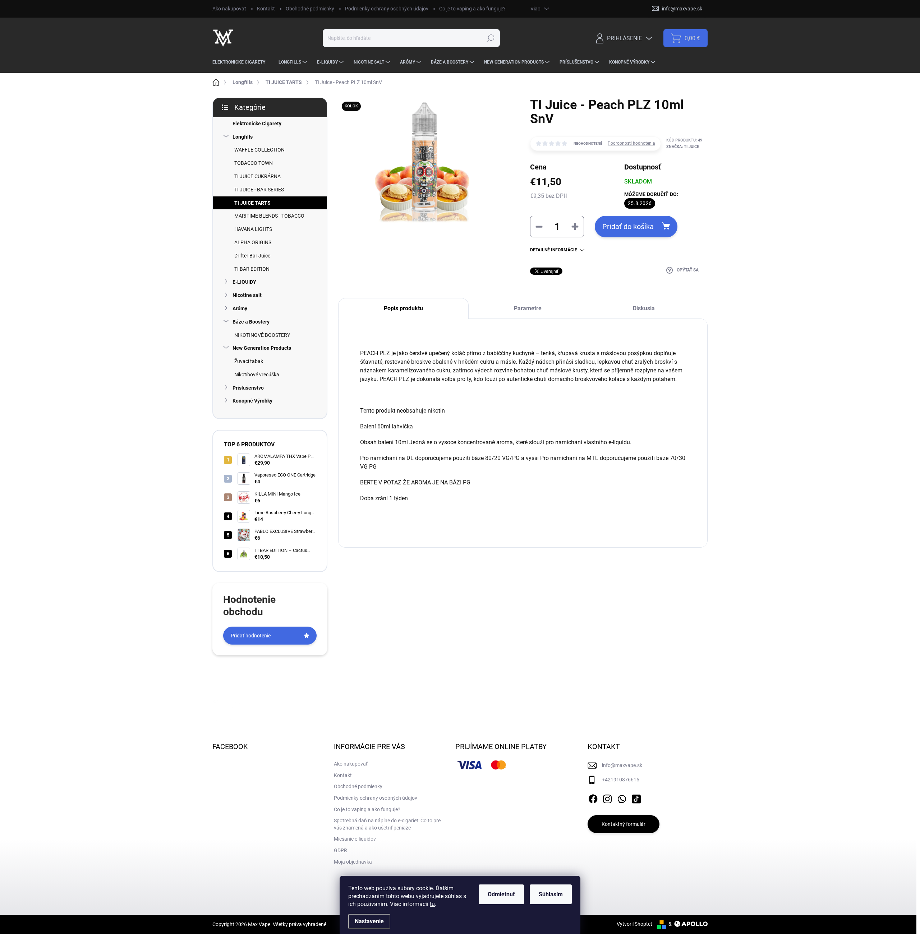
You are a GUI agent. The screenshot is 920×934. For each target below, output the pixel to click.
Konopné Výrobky (252, 401)
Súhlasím (551, 894)
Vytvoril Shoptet (634, 924)
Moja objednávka (353, 862)
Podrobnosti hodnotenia (631, 143)
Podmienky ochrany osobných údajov (386, 8)
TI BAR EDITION (252, 269)
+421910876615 (620, 779)
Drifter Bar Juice (252, 256)
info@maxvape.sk (622, 765)
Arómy (240, 308)
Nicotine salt (247, 295)
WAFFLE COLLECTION (259, 150)
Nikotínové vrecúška (256, 374)
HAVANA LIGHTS (253, 229)
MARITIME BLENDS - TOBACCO (269, 216)
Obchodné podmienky (310, 8)
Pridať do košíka (628, 226)
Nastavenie (369, 921)
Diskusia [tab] (644, 308)
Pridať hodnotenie (251, 635)
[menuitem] (241, 62)
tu (432, 904)
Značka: (682, 146)
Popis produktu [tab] (403, 308)
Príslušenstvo (248, 388)
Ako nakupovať (229, 8)
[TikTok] (636, 797)
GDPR (340, 850)
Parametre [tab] (528, 308)
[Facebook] (593, 797)
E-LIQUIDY (244, 282)
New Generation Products (262, 348)
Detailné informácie (553, 249)
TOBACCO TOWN (253, 163)
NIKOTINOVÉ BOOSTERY (262, 335)
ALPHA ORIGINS (252, 242)
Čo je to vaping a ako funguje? (472, 8)
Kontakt (266, 8)
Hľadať (490, 38)
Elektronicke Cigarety (257, 123)
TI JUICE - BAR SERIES (259, 189)
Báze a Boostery (251, 322)
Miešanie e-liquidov (355, 839)
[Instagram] (607, 797)
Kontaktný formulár (623, 824)
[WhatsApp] (621, 797)
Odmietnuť (501, 894)
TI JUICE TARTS (252, 203)
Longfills (243, 137)
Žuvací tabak (248, 361)
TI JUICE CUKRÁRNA (257, 176)
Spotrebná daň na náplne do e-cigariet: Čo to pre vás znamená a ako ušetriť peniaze (387, 824)
